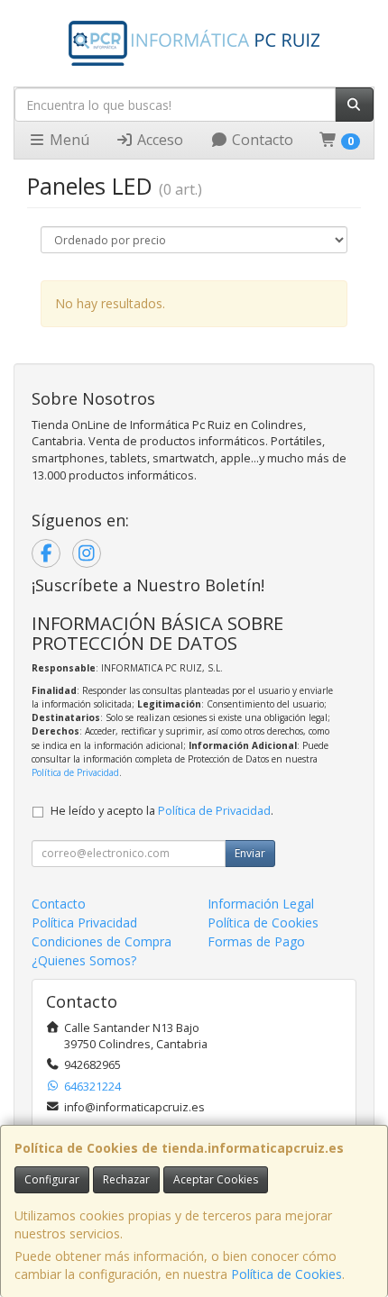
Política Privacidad (84, 922)
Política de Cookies (286, 1274)
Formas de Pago (256, 941)
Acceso (158, 140)
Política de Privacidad (75, 772)
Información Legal (261, 903)
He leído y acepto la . (162, 810)
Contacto (260, 140)
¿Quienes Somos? (84, 960)
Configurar (51, 1179)
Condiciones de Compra (101, 941)
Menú (67, 140)
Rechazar (126, 1179)
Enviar (250, 853)
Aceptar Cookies (215, 1179)
